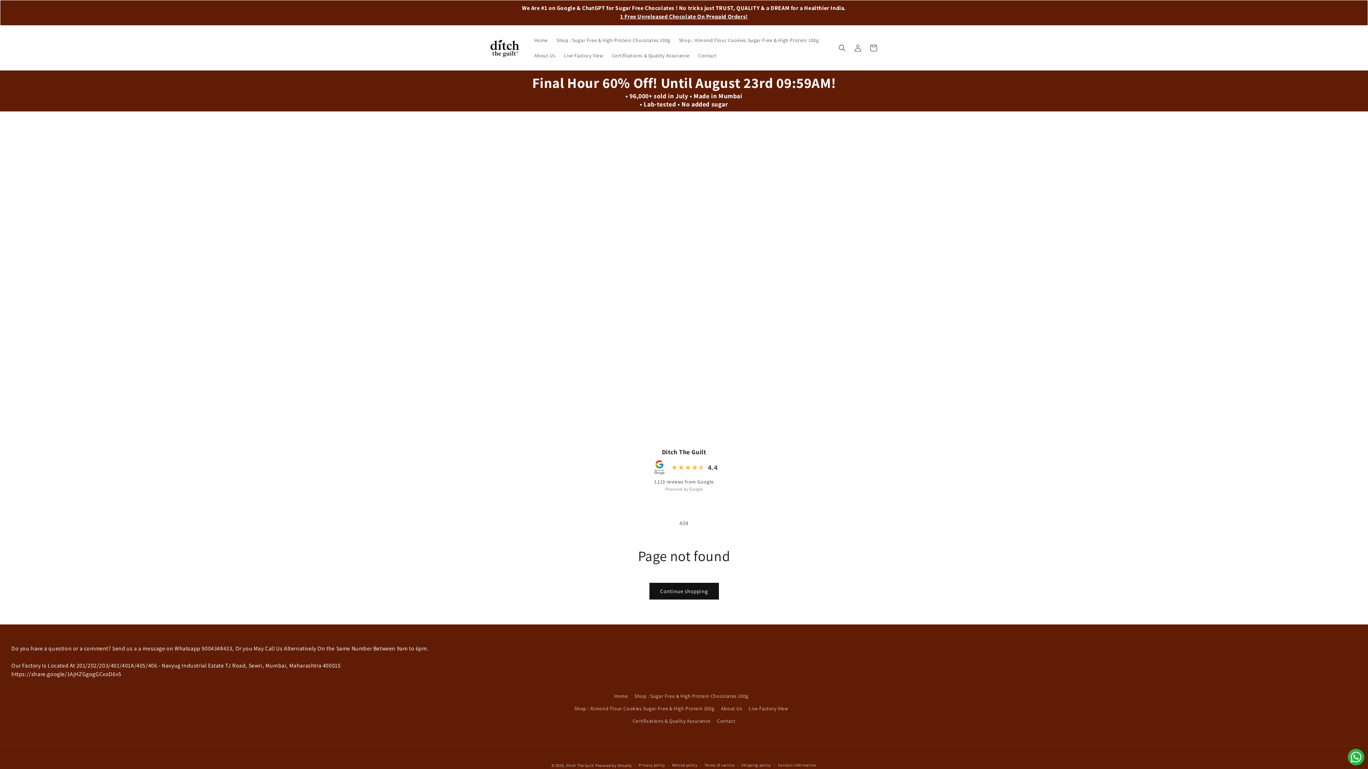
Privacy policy (652, 765)
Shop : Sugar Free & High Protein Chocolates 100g (691, 696)
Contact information (797, 765)
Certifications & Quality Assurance (671, 721)
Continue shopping (684, 591)
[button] (842, 48)
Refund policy (685, 765)
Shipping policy (756, 765)
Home (621, 696)
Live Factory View (768, 708)
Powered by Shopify (613, 765)
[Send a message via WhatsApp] (1356, 757)
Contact (726, 721)
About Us (731, 708)
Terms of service (720, 765)
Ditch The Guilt (580, 765)
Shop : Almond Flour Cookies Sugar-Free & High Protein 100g (644, 708)
